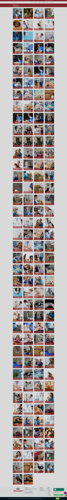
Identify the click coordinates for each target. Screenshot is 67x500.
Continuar (58, 498)
